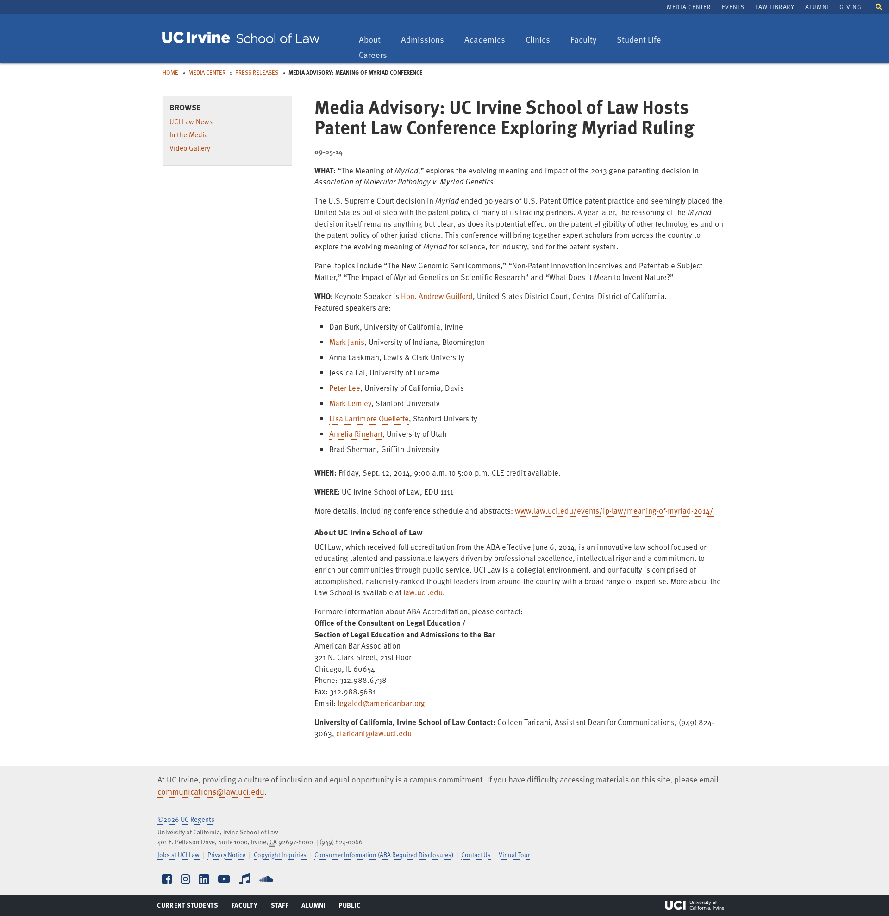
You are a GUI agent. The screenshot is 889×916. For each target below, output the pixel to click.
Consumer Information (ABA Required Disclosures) (383, 854)
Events (733, 7)
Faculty (588, 40)
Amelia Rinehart (355, 433)
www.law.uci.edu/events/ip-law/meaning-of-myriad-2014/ (614, 510)
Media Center (689, 7)
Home (170, 72)
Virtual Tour (514, 854)
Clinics (542, 40)
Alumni (817, 7)
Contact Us (476, 854)
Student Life (638, 40)
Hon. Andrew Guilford (437, 296)
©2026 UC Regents (185, 819)
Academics (484, 40)
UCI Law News (191, 121)
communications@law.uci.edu (210, 791)
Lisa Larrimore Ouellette (369, 418)
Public (350, 907)
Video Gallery (189, 148)
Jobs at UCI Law (178, 854)
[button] (879, 6)
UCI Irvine (694, 905)
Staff (282, 907)
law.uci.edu (423, 592)
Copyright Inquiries (280, 854)
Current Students (187, 907)
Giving (850, 7)
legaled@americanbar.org (381, 703)
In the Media (188, 134)
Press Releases (256, 72)
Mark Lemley (350, 403)
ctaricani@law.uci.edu (374, 733)
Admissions (422, 40)
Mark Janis (346, 342)
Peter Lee (344, 388)
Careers (377, 55)
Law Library (774, 7)
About (374, 40)
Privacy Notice (226, 854)
